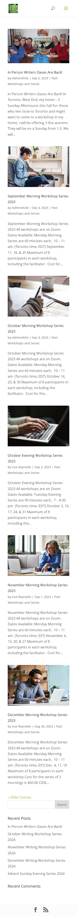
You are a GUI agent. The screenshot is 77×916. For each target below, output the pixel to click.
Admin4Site (20, 78)
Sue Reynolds (21, 467)
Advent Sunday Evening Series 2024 (36, 873)
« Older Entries (19, 797)
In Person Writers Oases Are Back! (35, 72)
